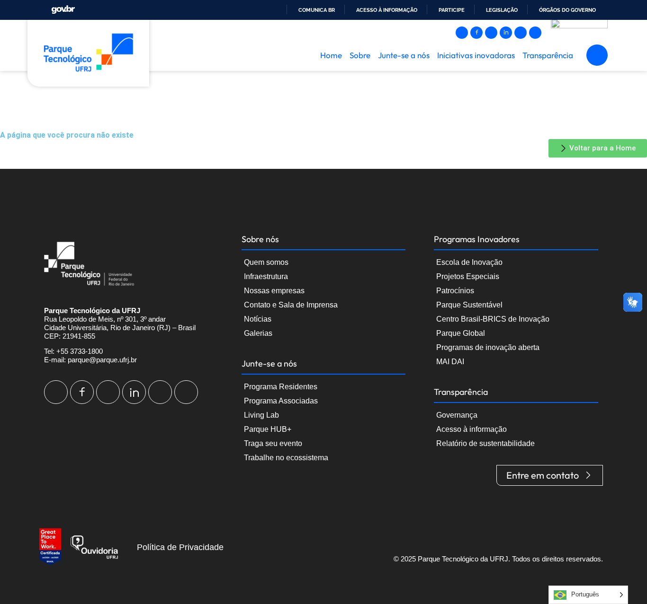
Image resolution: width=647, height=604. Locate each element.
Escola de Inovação (469, 262)
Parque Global (460, 333)
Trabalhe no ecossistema (286, 458)
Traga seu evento (273, 443)
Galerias (258, 333)
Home (331, 55)
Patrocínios (455, 291)
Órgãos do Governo (567, 10)
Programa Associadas (281, 401)
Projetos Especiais (467, 276)
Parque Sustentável (469, 305)
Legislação (502, 10)
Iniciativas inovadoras (476, 55)
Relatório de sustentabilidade (485, 443)
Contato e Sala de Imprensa (291, 305)
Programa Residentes (280, 387)
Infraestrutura (266, 276)
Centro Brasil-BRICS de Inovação (492, 319)
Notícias (257, 319)
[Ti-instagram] (462, 32)
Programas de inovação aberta (487, 347)
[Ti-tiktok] (520, 32)
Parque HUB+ (267, 429)
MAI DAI (450, 362)
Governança (456, 415)
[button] (597, 55)
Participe (452, 10)
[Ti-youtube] (491, 32)
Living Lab (261, 415)
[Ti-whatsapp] (535, 32)
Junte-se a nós (404, 55)
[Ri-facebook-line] (476, 32)
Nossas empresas (274, 291)
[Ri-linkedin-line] (506, 32)
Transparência (547, 55)
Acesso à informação (386, 10)
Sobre (360, 55)
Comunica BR (316, 10)
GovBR (63, 9)
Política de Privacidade (180, 547)
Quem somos (266, 262)
